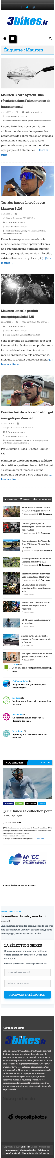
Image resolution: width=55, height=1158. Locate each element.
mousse (16, 698)
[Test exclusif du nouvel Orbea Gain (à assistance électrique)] (11, 577)
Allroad (19, 803)
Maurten (47, 120)
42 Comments (46, 550)
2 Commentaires (14, 222)
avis (7, 231)
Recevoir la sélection (27, 994)
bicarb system (27, 120)
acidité (8, 120)
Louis (15, 664)
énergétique (15, 335)
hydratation (7, 443)
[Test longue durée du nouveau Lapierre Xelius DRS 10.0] (11, 562)
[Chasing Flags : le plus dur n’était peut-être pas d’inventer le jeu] (11, 588)
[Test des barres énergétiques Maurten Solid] (27, 181)
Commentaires (43, 499)
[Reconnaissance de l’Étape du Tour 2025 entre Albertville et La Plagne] (11, 545)
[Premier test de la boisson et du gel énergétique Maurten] (27, 390)
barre (8, 335)
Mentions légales (28, 1150)
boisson (19, 440)
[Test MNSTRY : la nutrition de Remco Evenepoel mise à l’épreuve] (11, 606)
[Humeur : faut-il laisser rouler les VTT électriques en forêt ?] (11, 511)
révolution (24, 443)
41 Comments (45, 565)
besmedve (18, 714)
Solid (16, 233)
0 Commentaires (33, 112)
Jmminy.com (11, 1150)
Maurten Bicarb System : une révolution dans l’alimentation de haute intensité (26, 101)
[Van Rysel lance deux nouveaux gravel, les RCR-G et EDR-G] (11, 657)
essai (24, 231)
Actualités (9, 803)
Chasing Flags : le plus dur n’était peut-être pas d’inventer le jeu (36, 588)
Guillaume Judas (20, 681)
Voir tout (45, 762)
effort (32, 440)
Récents (26, 499)
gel (47, 440)
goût (28, 231)
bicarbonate (39, 120)
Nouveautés (31, 803)
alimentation (16, 120)
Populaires (12, 499)
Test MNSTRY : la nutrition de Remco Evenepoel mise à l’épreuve (36, 605)
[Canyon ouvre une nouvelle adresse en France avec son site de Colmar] (11, 639)
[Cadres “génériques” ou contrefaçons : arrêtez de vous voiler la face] (11, 527)
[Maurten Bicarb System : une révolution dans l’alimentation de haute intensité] (27, 73)
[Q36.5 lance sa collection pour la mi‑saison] (11, 624)
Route (42, 803)
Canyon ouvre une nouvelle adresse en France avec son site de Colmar (36, 639)
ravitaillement (8, 233)
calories (26, 440)
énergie (18, 231)
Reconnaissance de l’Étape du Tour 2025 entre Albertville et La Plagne (36, 544)
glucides (24, 335)
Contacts (44, 1153)
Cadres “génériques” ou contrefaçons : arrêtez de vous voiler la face (36, 526)
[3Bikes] (25, 1040)
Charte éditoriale (30, 1153)
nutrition (41, 231)
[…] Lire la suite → (39, 839)
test (20, 233)
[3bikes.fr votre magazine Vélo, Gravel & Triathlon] (5, 38)
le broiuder (18, 731)
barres (12, 231)
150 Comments (45, 514)
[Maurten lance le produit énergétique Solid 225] (27, 289)
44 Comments (44, 533)
